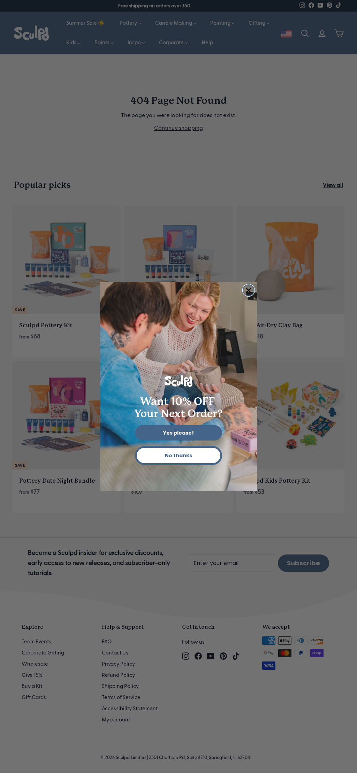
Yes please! (178, 432)
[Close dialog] (248, 290)
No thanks (178, 455)
